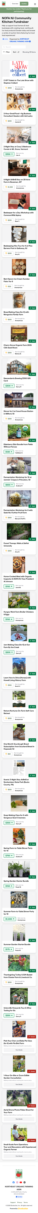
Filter (7, 52)
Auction (24, 3)
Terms (26, 1202)
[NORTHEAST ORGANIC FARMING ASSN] (4, 3)
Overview (15, 3)
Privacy (19, 1202)
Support (13, 1202)
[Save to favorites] (33, 63)
